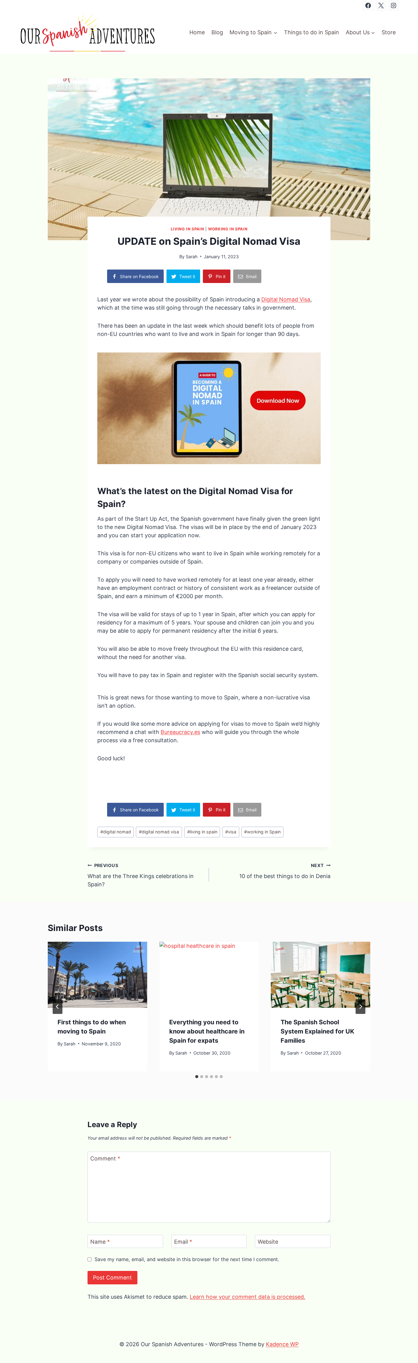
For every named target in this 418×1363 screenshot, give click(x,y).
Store (389, 32)
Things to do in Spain (311, 32)
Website (268, 1242)
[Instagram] (393, 5)
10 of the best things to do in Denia (284, 871)
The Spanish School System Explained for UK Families (317, 1031)
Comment (105, 1159)
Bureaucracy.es (180, 732)
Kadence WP (282, 1344)
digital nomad (115, 831)
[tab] (196, 1076)
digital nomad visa (159, 831)
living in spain (202, 831)
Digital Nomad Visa (285, 299)
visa (230, 831)
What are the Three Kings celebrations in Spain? (141, 875)
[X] (380, 5)
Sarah (192, 256)
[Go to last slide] (57, 1006)
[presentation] (97, 975)
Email (183, 1242)
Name (100, 1242)
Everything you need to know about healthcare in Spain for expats (206, 1031)
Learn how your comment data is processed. (247, 1297)
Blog (217, 32)
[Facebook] (368, 5)
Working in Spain (227, 229)
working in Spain (262, 831)
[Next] (360, 1006)
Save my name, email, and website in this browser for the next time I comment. (187, 1259)
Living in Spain (187, 229)
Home (197, 32)
